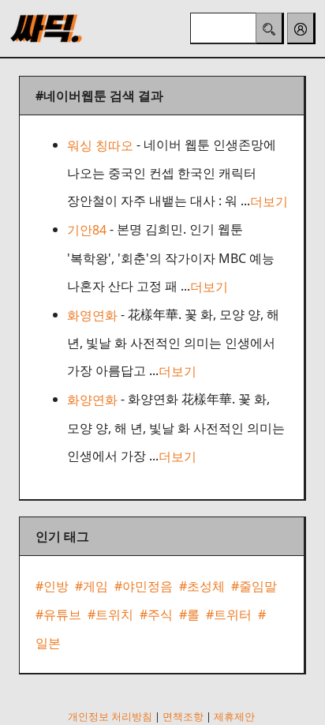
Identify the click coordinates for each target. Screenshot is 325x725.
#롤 (189, 614)
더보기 (269, 201)
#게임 (91, 586)
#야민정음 (143, 586)
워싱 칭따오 (100, 145)
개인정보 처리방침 (110, 716)
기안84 (86, 230)
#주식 (156, 614)
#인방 (52, 586)
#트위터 (229, 614)
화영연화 (92, 315)
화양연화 (92, 400)
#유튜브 (58, 614)
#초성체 (202, 586)
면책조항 (183, 716)
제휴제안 (234, 716)
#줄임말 (254, 586)
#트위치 (110, 614)
